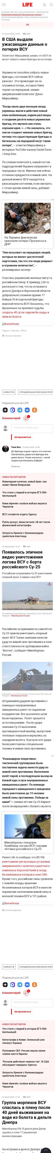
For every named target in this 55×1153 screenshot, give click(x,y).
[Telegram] (20, 410)
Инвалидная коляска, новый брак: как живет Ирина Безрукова (24, 483)
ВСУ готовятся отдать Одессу (19, 514)
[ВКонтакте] (27, 410)
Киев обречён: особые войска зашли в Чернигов (24, 505)
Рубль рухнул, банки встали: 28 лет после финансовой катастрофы (26, 523)
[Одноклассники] (34, 410)
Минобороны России (20, 615)
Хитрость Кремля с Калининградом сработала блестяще (22, 534)
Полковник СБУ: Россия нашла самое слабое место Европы (23, 1052)
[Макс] (12, 410)
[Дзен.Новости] (5, 410)
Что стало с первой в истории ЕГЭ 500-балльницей (24, 494)
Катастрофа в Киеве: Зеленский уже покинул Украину (23, 1041)
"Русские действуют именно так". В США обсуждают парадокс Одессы (25, 1063)
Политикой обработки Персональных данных (21, 14)
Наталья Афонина (13, 336)
